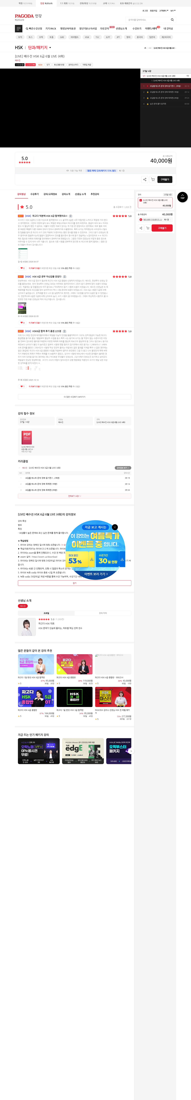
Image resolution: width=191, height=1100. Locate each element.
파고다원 (67, 3)
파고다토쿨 (88, 3)
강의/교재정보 (50, 194)
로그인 (145, 11)
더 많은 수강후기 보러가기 (74, 397)
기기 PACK (50, 28)
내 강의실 (168, 28)
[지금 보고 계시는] (95, 521)
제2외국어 (166, 37)
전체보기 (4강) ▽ (74, 496)
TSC (97, 37)
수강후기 (137, 28)
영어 (128, 37)
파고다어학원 (25, 3)
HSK (87, 37)
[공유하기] (144, 179)
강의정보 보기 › (123, 468)
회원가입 (153, 11)
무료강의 (104, 28)
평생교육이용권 (68, 28)
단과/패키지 (37, 47)
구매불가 (165, 179)
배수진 (23, 606)
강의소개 (66, 194)
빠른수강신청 (35, 28)
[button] (131, 751)
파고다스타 (46, 3)
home (145, 48)
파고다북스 (109, 3)
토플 (51, 37)
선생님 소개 (80, 194)
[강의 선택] (141, 200)
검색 (172, 20)
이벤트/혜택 (152, 28)
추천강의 (95, 194)
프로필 (46, 613)
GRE (62, 37)
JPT (118, 37)
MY (172, 11)
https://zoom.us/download (44, 557)
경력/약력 (103, 613)
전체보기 (18, 28)
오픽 (41, 37)
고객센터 (162, 11)
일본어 (152, 37)
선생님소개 (121, 28)
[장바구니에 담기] (152, 179)
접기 (74, 583)
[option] (165, 76)
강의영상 (21, 194)
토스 (31, 37)
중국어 (140, 37)
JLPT (108, 37)
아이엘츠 (74, 37)
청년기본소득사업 (88, 28)
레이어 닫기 (115, 526)
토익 (20, 37)
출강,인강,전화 (131, 3)
